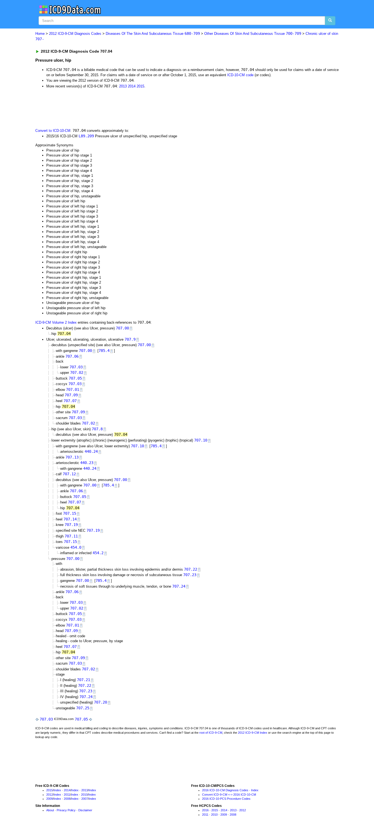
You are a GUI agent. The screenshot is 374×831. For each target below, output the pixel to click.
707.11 (71, 536)
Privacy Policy (66, 810)
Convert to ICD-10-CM (52, 131)
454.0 (75, 547)
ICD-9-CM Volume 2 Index (56, 322)
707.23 (189, 575)
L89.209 (86, 136)
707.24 (178, 586)
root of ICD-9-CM (210, 732)
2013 (123, 86)
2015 (140, 86)
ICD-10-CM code (240, 75)
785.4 (104, 350)
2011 (67, 794)
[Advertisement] (133, 107)
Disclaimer (85, 810)
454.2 (98, 553)
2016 (205, 810)
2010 (84, 794)
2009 (49, 798)
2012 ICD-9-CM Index (252, 732)
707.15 (69, 513)
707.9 (130, 339)
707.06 (72, 356)
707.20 (100, 702)
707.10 (200, 440)
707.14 (70, 519)
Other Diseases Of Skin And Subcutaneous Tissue (252, 34)
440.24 (91, 451)
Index (57, 790)
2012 (49, 794)
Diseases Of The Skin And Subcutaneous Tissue (153, 34)
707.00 (122, 328)
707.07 (70, 401)
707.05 (75, 378)
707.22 (190, 569)
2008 (67, 798)
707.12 (69, 474)
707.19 (71, 524)
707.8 (97, 429)
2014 (132, 86)
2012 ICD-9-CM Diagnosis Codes (75, 34)
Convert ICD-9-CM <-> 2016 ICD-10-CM (229, 794)
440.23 (86, 462)
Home (40, 34)
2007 (84, 798)
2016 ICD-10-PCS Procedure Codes (226, 798)
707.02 (76, 372)
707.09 (71, 395)
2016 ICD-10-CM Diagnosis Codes (225, 790)
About (50, 810)
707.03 (76, 367)
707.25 (82, 708)
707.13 (72, 457)
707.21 (83, 680)
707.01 (72, 389)
